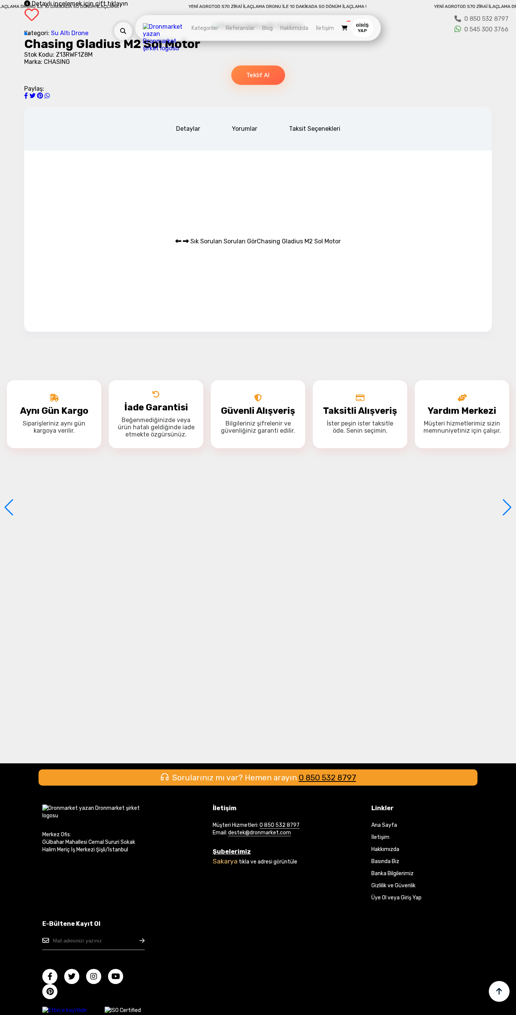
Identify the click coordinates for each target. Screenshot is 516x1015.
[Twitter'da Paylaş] (33, 95)
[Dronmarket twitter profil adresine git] (74, 977)
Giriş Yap (362, 28)
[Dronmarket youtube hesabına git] (118, 977)
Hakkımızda (294, 28)
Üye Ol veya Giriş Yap (396, 897)
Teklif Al (258, 75)
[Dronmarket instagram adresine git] (96, 977)
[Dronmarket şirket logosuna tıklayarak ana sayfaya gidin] (165, 48)
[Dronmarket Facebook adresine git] (52, 977)
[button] (9, 507)
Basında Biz (385, 861)
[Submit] (142, 941)
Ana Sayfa (384, 825)
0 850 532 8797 (327, 777)
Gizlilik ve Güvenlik (393, 885)
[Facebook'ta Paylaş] (26, 95)
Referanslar (240, 28)
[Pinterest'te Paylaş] (41, 95)
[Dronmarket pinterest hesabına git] (52, 992)
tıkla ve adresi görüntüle (268, 862)
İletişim (325, 28)
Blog (267, 28)
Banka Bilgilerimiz (392, 873)
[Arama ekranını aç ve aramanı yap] (123, 31)
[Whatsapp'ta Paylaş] (47, 95)
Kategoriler (205, 28)
